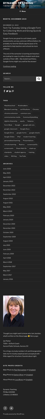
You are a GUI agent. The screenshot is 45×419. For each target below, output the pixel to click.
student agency (20, 152)
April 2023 (7, 177)
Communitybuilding (30, 117)
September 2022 (9, 194)
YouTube (22, 156)
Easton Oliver (19, 375)
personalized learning (12, 141)
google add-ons (29, 125)
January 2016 (8, 279)
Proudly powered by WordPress (13, 414)
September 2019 (9, 237)
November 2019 (9, 228)
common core (26, 113)
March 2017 (7, 275)
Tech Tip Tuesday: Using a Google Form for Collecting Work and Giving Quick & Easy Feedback (22, 31)
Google (17, 125)
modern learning (29, 137)
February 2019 (8, 254)
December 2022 (9, 186)
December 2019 (9, 224)
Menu (24, 11)
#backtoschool (9, 106)
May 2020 (7, 207)
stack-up (32, 148)
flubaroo (30, 121)
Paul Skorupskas (20, 370)
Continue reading (9, 66)
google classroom (10, 129)
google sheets (34, 133)
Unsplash (32, 370)
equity (22, 121)
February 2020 (8, 215)
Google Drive (9, 133)
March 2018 (7, 262)
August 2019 (8, 241)
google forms (22, 133)
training (31, 152)
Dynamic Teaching (18, 3)
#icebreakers (23, 106)
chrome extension (11, 113)
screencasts (8, 148)
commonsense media (12, 117)
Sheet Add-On (21, 148)
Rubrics (22, 144)
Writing (14, 156)
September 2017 (9, 266)
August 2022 (8, 198)
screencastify (32, 144)
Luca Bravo (19, 380)
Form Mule (8, 125)
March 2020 (7, 211)
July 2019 (6, 245)
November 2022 (9, 190)
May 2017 (6, 271)
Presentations (28, 141)
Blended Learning (10, 109)
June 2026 (7, 169)
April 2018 (7, 258)
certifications (25, 109)
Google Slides (9, 137)
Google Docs (25, 129)
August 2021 (8, 203)
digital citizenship (10, 121)
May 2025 (7, 173)
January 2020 (8, 220)
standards (8, 152)
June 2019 (7, 249)
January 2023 (8, 181)
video (6, 156)
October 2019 (8, 232)
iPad (19, 137)
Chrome (36, 109)
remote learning (10, 144)
